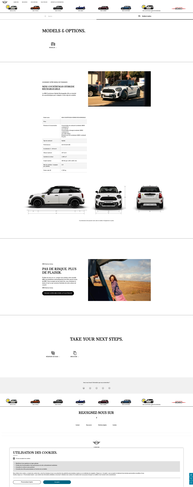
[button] (191, 475)
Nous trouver (44, 2)
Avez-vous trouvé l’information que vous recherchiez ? (96, 382)
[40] (90, 388)
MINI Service (24, 2)
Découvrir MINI (34, 2)
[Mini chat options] (191, 479)
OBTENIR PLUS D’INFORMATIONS (57, 2)
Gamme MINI (16, 2)
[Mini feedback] (191, 483)
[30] (96, 388)
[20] (103, 388)
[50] (84, 388)
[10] (109, 388)
